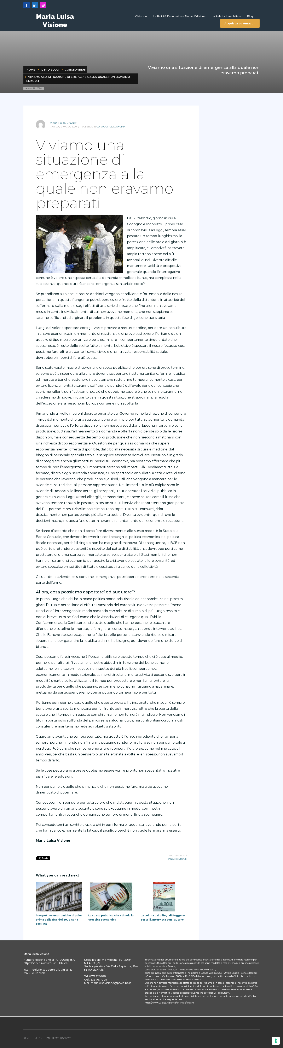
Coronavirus (104, 126)
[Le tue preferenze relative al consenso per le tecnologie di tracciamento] (276, 1041)
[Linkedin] (35, 5)
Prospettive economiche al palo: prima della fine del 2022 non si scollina (59, 919)
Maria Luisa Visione (63, 123)
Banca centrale (177, 859)
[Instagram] (43, 5)
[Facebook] (26, 5)
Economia (119, 126)
